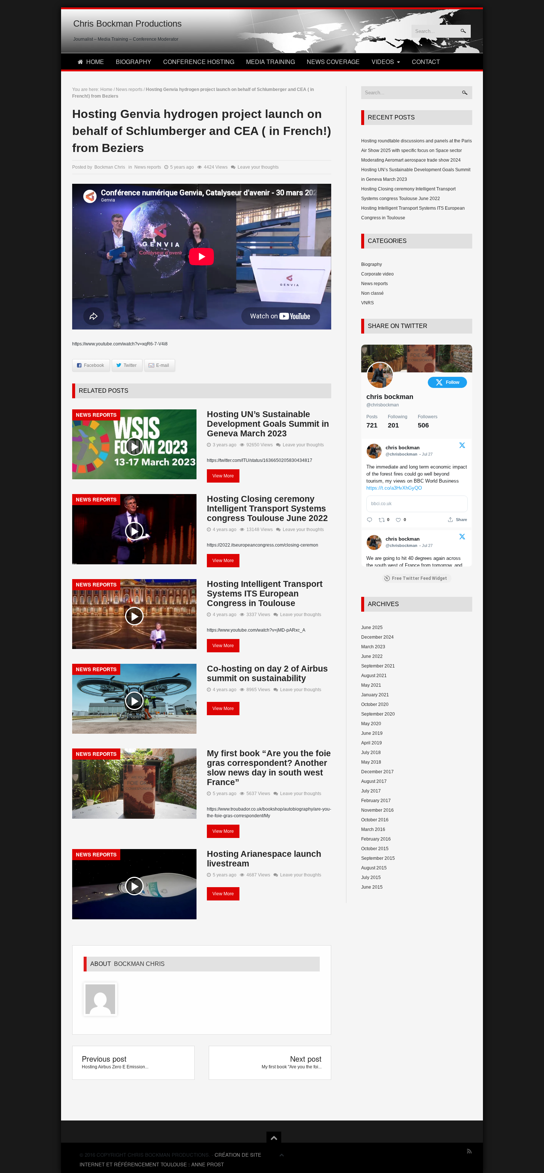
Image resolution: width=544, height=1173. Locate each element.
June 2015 (372, 887)
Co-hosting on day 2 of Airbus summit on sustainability (267, 673)
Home (95, 61)
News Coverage (333, 61)
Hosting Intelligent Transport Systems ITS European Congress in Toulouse (265, 593)
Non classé (372, 293)
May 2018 (371, 762)
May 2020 (371, 723)
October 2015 (375, 848)
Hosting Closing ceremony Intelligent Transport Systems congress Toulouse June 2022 (267, 508)
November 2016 (377, 810)
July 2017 (371, 791)
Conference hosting (198, 61)
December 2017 (377, 771)
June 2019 (372, 733)
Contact (426, 61)
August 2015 (374, 868)
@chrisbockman (382, 405)
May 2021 (371, 685)
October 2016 (375, 819)
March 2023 (373, 646)
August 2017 (374, 781)
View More (223, 476)
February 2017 (376, 800)
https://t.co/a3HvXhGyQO (394, 488)
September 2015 (378, 858)
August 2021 (374, 675)
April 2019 (371, 743)
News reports (129, 89)
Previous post (104, 1058)
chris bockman (389, 396)
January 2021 (375, 694)
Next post (306, 1058)
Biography (133, 61)
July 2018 (371, 752)
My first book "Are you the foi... (292, 1066)
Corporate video (377, 274)
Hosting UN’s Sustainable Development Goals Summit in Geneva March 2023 (268, 423)
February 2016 (376, 839)
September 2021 (378, 666)
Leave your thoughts (258, 167)
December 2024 (377, 637)
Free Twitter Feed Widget (419, 578)
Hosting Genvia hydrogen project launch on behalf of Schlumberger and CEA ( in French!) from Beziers (201, 131)
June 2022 (372, 656)
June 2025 (372, 627)
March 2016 (373, 829)
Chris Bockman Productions (127, 23)
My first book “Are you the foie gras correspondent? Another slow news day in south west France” (269, 767)
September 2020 (378, 714)
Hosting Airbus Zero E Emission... (115, 1066)
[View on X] (462, 447)
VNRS (367, 302)
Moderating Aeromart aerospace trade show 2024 (411, 160)
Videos (383, 61)
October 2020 (375, 704)
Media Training (270, 61)
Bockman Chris (139, 964)
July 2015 (371, 877)
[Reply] (369, 520)
